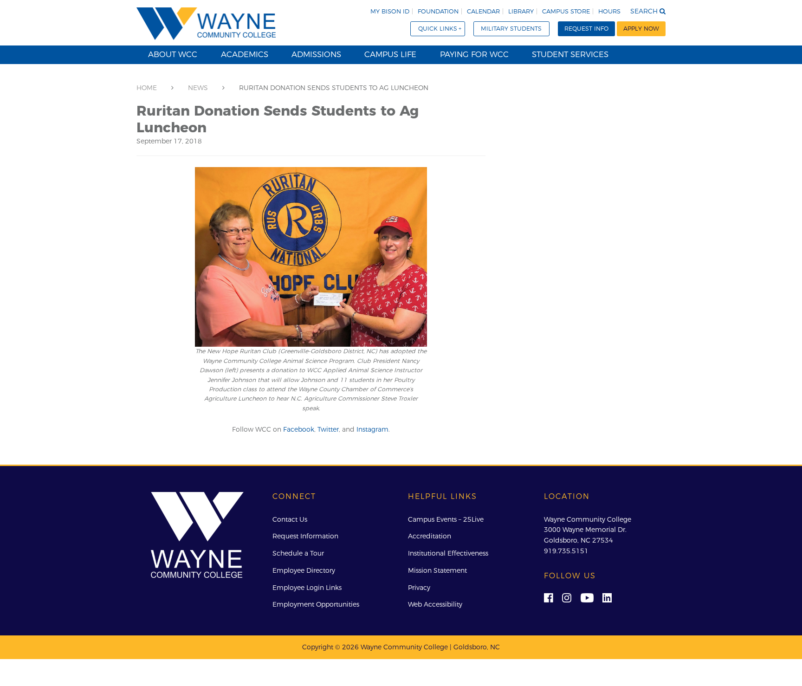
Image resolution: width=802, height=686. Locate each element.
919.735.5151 (566, 551)
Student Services (570, 54)
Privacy (419, 587)
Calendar (483, 11)
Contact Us (289, 519)
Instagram (372, 429)
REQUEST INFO (586, 28)
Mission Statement (437, 570)
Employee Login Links (307, 587)
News (198, 88)
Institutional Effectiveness (448, 553)
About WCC (172, 54)
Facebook (298, 429)
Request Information (305, 536)
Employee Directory (303, 570)
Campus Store (566, 11)
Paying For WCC (474, 54)
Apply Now (641, 28)
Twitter (328, 429)
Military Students (511, 28)
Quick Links (437, 28)
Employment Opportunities (315, 604)
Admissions (316, 54)
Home (146, 88)
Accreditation (429, 536)
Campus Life (390, 54)
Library (521, 11)
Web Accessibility (435, 604)
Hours (609, 11)
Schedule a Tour (298, 553)
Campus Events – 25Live (446, 519)
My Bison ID (389, 11)
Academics (244, 54)
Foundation (438, 11)
